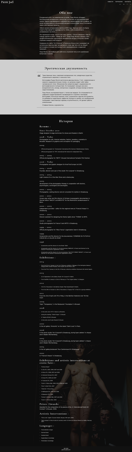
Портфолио (119, 1)
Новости (110, 1)
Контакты (128, 1)
